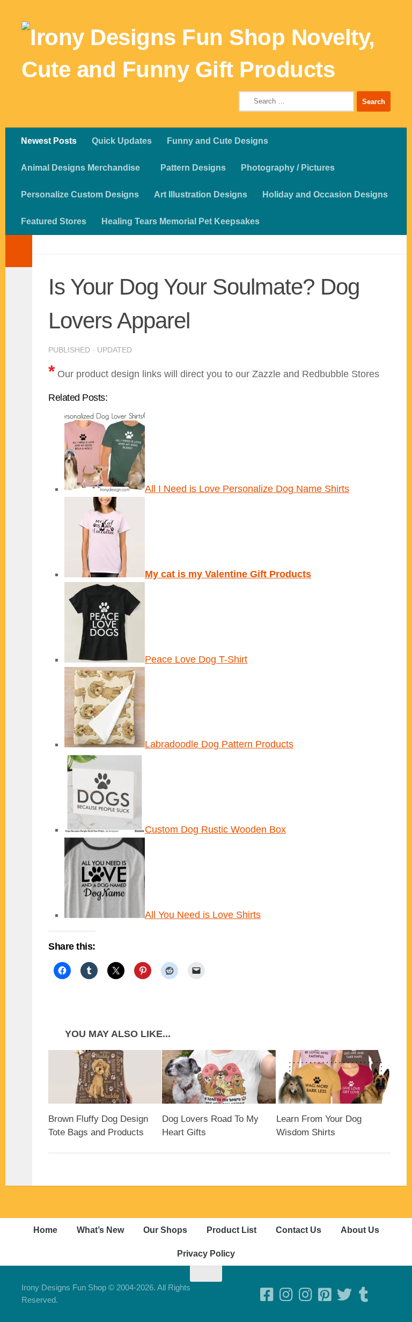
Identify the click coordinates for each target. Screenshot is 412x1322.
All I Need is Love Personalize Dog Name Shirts (247, 488)
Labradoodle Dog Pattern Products (219, 744)
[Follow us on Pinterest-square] (325, 1294)
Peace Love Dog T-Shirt (196, 659)
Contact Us (298, 1230)
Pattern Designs (193, 167)
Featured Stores (53, 221)
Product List (231, 1230)
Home (45, 1230)
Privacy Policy (206, 1253)
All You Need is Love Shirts (203, 914)
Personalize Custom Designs (80, 194)
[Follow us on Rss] (383, 1294)
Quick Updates (122, 140)
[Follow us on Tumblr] (363, 1294)
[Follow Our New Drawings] (286, 1294)
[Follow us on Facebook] (267, 1294)
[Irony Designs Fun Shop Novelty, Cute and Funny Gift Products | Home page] (206, 53)
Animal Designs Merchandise (80, 167)
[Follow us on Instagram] (305, 1294)
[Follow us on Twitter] (344, 1294)
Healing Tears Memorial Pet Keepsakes (180, 221)
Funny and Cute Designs (217, 140)
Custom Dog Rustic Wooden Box (215, 829)
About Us (360, 1230)
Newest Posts (49, 140)
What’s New (100, 1230)
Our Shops (165, 1230)
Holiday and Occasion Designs (325, 194)
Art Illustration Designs (200, 194)
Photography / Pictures (288, 167)
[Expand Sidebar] (18, 251)
